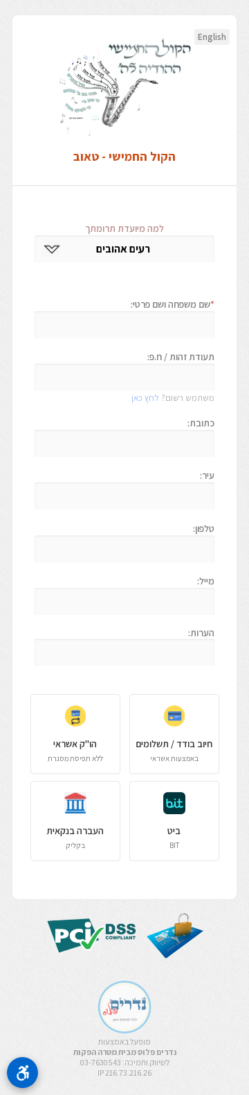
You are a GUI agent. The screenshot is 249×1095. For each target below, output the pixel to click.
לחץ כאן (145, 398)
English (212, 37)
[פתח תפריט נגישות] (22, 1072)
